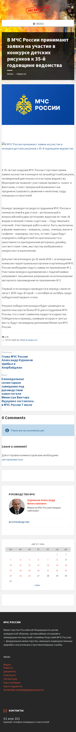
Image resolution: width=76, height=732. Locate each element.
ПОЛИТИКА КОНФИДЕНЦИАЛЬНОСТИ (24, 690)
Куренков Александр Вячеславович (41, 501)
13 (38, 565)
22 (57, 570)
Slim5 (23, 340)
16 (66, 565)
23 (66, 570)
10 (11, 565)
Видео (7, 664)
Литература (10, 678)
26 (29, 575)
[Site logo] (38, 13)
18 (20, 570)
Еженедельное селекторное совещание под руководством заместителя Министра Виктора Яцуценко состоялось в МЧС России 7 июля (18, 392)
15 (57, 565)
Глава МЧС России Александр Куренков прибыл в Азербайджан (17, 361)
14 (48, 565)
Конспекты (10, 675)
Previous (7, 352)
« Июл (37, 585)
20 (38, 570)
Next (4, 375)
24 (11, 575)
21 (48, 570)
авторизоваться (12, 459)
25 (20, 575)
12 (29, 565)
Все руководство (19, 522)
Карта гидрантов (13, 686)
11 (20, 565)
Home (10, 73)
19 (29, 570)
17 (11, 570)
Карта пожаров (12, 682)
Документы (10, 671)
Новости (21, 73)
